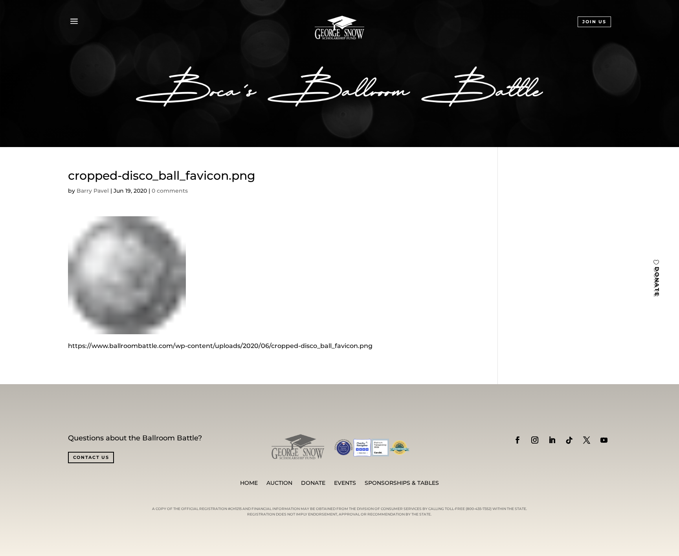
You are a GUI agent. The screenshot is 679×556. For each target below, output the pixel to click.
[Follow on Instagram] (535, 440)
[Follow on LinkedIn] (552, 440)
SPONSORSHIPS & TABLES (402, 483)
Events (345, 483)
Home (249, 483)
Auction (279, 483)
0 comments (170, 190)
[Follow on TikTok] (569, 440)
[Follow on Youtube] (604, 440)
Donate (313, 483)
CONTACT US (91, 457)
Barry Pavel (93, 190)
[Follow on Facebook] (517, 440)
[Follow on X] (587, 440)
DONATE (657, 282)
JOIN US (594, 21)
